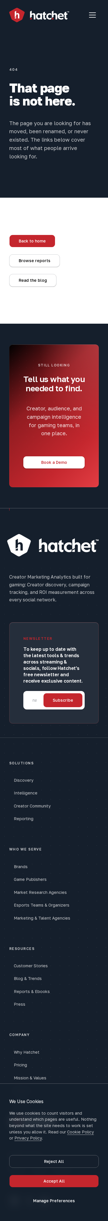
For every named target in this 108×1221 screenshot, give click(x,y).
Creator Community (32, 805)
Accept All (54, 1181)
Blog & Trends (28, 978)
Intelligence (25, 792)
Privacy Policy (28, 1137)
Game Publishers (30, 879)
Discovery (23, 780)
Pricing (20, 1064)
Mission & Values (30, 1077)
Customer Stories (31, 965)
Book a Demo (54, 462)
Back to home (32, 240)
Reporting (23, 818)
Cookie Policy (80, 1131)
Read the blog (33, 280)
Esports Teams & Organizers (41, 905)
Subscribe (63, 700)
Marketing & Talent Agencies (42, 918)
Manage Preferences (54, 1200)
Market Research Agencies (40, 892)
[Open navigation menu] (92, 15)
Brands (21, 866)
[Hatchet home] (39, 15)
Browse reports (34, 260)
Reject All (54, 1161)
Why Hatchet (26, 1052)
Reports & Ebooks (32, 991)
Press (19, 1004)
